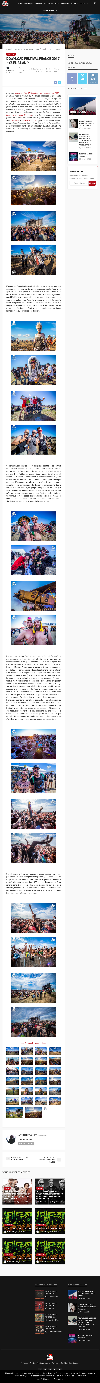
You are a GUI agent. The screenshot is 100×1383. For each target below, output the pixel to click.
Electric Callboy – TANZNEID (86, 155)
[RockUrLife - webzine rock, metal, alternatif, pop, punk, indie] (5, 3)
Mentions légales (43, 1363)
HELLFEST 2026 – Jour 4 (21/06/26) (17, 1228)
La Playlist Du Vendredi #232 (50, 1316)
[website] (37, 1143)
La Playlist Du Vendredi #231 (50, 1328)
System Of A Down (30, 120)
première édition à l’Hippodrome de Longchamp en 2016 (37, 93)
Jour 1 (23, 1043)
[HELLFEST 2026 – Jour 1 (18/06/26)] (50, 1251)
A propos (24, 1363)
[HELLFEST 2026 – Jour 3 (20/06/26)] (50, 1221)
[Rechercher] (95, 3)
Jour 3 (37, 1043)
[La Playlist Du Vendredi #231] (39, 1329)
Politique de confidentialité (62, 1363)
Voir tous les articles (26, 1143)
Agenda (82, 4)
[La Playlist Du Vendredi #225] (39, 1306)
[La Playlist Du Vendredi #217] (39, 1294)
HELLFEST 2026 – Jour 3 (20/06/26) (49, 1228)
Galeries (74, 4)
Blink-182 (15, 120)
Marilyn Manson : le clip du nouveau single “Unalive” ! (86, 123)
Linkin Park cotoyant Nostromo (19, 115)
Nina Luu (10, 1232)
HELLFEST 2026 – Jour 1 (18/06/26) (49, 1258)
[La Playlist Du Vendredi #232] (39, 1317)
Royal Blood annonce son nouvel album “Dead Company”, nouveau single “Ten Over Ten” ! (85, 139)
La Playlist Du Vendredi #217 (50, 1293)
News (20, 4)
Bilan (44, 1043)
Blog (57, 4)
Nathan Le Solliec (10, 71)
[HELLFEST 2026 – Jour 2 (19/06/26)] (17, 1251)
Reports (38, 4)
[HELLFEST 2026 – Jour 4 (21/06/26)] (17, 1221)
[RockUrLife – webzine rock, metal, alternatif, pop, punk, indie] (50, 1357)
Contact (76, 1363)
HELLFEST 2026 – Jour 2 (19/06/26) (17, 1258)
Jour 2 (30, 1043)
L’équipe (33, 1363)
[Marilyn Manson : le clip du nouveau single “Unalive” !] (73, 123)
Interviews (48, 4)
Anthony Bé (11, 1202)
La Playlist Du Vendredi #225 (50, 1304)
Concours (65, 4)
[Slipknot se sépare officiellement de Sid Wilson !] (82, 106)
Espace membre (49, 11)
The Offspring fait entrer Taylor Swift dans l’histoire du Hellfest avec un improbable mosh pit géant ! (49, 1195)
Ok (38, 1379)
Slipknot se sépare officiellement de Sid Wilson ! (81, 112)
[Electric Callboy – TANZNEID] (73, 156)
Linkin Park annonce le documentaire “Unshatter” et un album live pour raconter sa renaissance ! (17, 1195)
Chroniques (28, 4)
